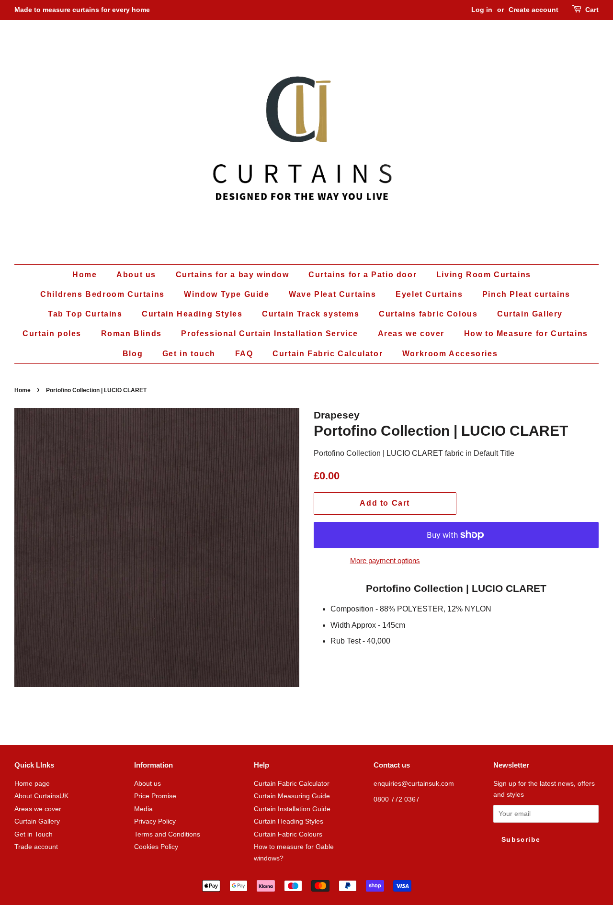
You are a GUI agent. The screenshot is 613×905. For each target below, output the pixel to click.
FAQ (244, 354)
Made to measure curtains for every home (82, 9)
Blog (133, 354)
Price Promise (155, 796)
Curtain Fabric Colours (288, 834)
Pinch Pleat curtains (526, 294)
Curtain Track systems (311, 314)
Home (84, 275)
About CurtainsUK (41, 796)
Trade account (36, 846)
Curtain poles (52, 333)
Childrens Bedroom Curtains (102, 294)
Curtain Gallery (530, 314)
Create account (533, 9)
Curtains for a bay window (232, 275)
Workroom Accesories (450, 354)
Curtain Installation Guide (292, 809)
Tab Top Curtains (85, 314)
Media (143, 809)
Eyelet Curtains (429, 294)
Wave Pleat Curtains (332, 294)
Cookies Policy (156, 846)
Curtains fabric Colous (428, 314)
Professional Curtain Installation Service (269, 333)
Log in (481, 9)
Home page (32, 783)
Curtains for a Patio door (362, 275)
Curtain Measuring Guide (292, 796)
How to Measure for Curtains (526, 333)
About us (136, 275)
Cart (592, 9)
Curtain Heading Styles (192, 314)
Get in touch (189, 354)
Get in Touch (33, 834)
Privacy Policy (155, 821)
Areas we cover (411, 333)
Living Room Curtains (483, 275)
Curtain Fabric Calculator (327, 354)
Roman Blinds (131, 333)
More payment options (385, 560)
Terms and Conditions (167, 834)
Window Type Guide (226, 294)
